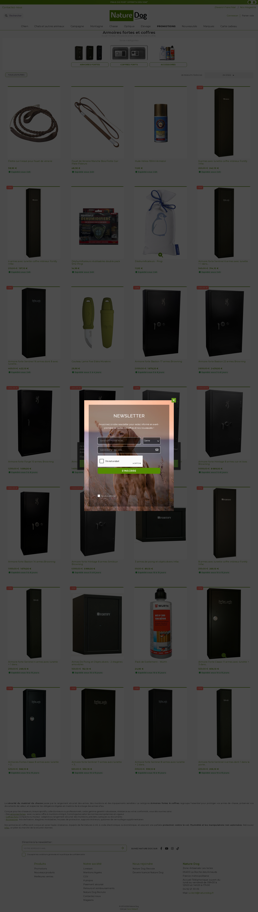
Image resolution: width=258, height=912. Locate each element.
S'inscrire (129, 470)
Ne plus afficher (108, 496)
